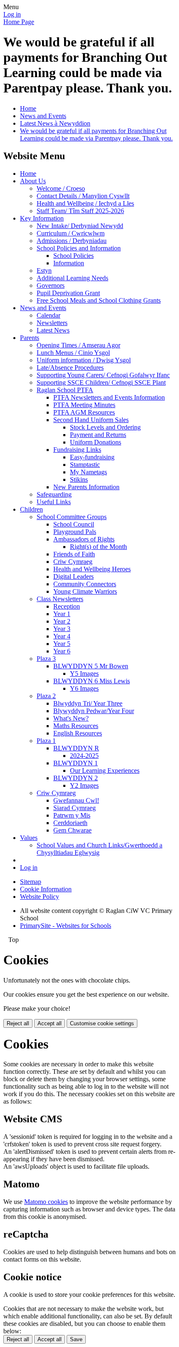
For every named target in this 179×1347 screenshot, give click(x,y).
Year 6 (61, 651)
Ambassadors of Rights (83, 539)
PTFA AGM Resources (84, 412)
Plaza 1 (46, 740)
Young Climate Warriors (85, 591)
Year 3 (61, 628)
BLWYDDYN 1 (75, 763)
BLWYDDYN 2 (75, 778)
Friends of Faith (74, 554)
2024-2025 (84, 755)
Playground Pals (74, 531)
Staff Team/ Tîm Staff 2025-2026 (80, 210)
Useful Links (54, 501)
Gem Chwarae (72, 830)
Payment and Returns (98, 434)
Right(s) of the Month (98, 546)
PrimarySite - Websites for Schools (65, 925)
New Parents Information (86, 486)
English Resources (77, 733)
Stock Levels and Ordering (105, 427)
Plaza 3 (46, 658)
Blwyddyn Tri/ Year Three (87, 703)
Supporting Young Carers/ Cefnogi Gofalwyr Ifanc (103, 375)
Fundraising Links (77, 449)
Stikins (79, 479)
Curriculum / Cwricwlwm (70, 233)
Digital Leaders (73, 576)
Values (28, 837)
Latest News (53, 330)
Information (68, 263)
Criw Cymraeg (72, 561)
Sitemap (30, 881)
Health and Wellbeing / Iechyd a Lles (85, 203)
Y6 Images (84, 688)
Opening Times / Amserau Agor (78, 345)
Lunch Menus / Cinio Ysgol (73, 352)
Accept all (49, 1023)
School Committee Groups (72, 516)
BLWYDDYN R (76, 748)
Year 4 (61, 636)
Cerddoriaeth (70, 822)
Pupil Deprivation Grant (68, 292)
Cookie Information (46, 889)
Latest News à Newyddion (55, 123)
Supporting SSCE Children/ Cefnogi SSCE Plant (101, 382)
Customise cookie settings (102, 1023)
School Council (73, 524)
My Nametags (88, 472)
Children (31, 509)
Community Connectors (84, 583)
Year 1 (61, 613)
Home (28, 108)
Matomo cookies (46, 1201)
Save (76, 1339)
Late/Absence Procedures (70, 367)
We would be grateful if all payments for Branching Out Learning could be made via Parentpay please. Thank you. (96, 134)
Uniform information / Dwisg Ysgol (84, 360)
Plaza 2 (46, 695)
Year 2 (61, 621)
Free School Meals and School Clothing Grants (99, 300)
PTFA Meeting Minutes (84, 404)
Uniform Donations (95, 442)
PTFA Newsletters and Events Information (109, 397)
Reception (66, 606)
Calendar (48, 315)
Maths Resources (75, 725)
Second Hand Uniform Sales (91, 419)
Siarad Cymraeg (74, 807)
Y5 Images (84, 673)
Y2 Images (84, 785)
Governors (51, 285)
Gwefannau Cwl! (76, 800)
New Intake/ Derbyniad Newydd (80, 225)
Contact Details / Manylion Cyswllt (83, 195)
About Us (33, 180)
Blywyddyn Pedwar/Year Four (93, 710)
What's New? (71, 718)
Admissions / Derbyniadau (72, 240)
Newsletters (52, 322)
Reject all (18, 1023)
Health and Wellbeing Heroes (92, 569)
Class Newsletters (60, 598)
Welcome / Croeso (61, 188)
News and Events (43, 115)
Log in (12, 14)
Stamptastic (85, 464)
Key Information (42, 218)
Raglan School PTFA (65, 389)
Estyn (44, 270)
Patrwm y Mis (71, 815)
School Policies (73, 255)
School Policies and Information (79, 248)
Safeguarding (54, 494)
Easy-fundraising (92, 457)
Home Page (18, 21)
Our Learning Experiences (104, 770)
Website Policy (39, 896)
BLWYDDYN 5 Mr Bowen (90, 666)
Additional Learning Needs (72, 278)
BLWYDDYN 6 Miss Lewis (91, 680)
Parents (29, 337)
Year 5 (61, 643)
